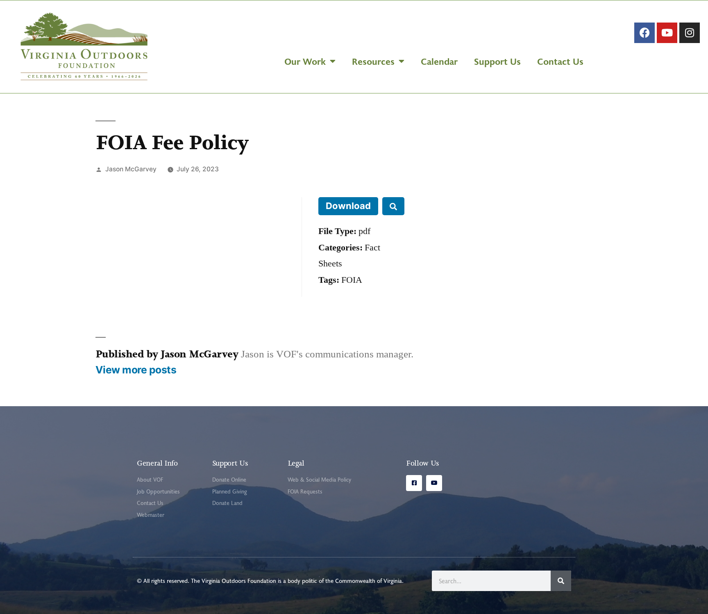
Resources (373, 61)
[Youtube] (667, 33)
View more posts (136, 370)
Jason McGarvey (131, 169)
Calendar (439, 61)
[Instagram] (689, 33)
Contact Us (560, 61)
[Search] (561, 581)
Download (348, 205)
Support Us (497, 61)
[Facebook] (644, 33)
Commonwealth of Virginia (368, 580)
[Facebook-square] (414, 483)
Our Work (305, 61)
